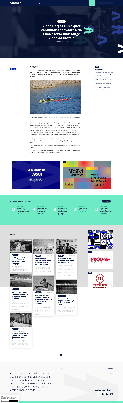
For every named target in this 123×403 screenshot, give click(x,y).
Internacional (62, 295)
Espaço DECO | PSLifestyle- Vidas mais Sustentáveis (106, 209)
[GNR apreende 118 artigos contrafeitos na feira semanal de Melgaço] (21, 252)
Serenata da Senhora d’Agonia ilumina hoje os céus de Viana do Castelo (66, 302)
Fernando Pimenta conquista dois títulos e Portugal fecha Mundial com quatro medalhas (43, 299)
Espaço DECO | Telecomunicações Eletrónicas (43, 209)
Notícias (29, 3)
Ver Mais (106, 201)
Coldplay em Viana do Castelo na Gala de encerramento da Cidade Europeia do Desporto (104, 74)
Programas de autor (42, 3)
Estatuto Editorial (43, 368)
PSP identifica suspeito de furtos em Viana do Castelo (66, 261)
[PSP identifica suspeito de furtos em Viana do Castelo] (66, 253)
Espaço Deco (20, 213)
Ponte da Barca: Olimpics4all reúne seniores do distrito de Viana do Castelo (43, 261)
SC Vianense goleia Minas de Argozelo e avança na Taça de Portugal (20, 295)
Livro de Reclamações (52, 368)
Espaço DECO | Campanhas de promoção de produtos (63, 210)
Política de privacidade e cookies (25, 368)
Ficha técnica (35, 368)
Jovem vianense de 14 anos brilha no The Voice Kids (103, 84)
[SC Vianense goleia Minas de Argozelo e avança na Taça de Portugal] (21, 287)
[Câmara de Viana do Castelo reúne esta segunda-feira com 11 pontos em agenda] (21, 326)
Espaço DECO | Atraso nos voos (84, 209)
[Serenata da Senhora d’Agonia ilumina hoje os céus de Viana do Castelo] (66, 293)
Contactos (56, 3)
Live (92, 3)
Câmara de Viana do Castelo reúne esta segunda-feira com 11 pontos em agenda (20, 335)
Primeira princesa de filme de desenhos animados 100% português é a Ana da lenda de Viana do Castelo (103, 79)
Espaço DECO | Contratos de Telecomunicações (23, 209)
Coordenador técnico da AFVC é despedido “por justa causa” (102, 88)
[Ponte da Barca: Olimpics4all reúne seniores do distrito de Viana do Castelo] (43, 253)
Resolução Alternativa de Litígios (65, 368)
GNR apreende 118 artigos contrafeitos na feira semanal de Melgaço (20, 261)
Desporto (15, 289)
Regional (61, 21)
